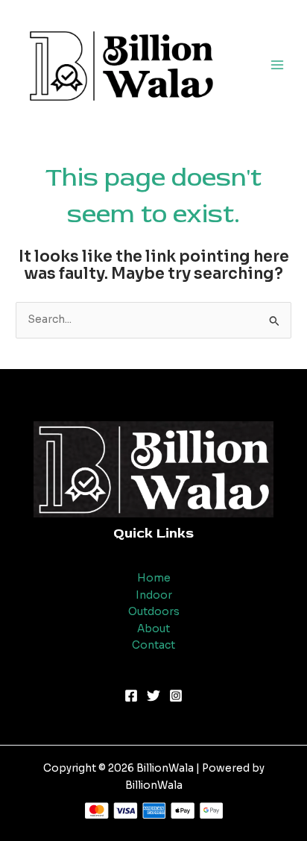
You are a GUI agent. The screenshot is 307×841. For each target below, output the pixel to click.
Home (154, 578)
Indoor (154, 595)
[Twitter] (153, 695)
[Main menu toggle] (277, 64)
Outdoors (154, 611)
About (153, 629)
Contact (153, 645)
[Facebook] (131, 695)
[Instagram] (176, 695)
